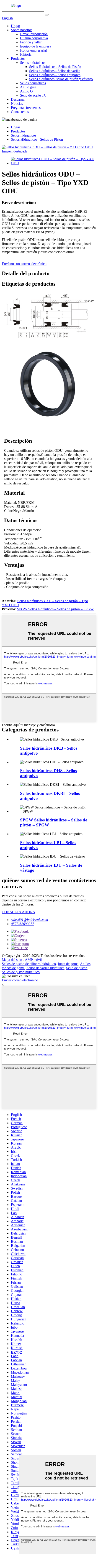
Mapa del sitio (12, 960)
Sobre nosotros (21, 30)
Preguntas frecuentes (26, 108)
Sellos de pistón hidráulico (21, 972)
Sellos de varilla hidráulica (45, 968)
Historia (25, 54)
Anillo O (26, 91)
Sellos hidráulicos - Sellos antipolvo (54, 75)
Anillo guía (28, 87)
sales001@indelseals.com (29, 920)
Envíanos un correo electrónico (24, 264)
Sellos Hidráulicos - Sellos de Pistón (55, 67)
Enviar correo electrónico (20, 980)
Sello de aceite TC (33, 95)
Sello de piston (76, 968)
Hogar (15, 26)
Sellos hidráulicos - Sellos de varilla (54, 71)
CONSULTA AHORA (18, 912)
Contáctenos (20, 112)
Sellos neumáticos (33, 83)
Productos (18, 58)
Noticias (17, 103)
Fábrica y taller (30, 42)
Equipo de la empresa (35, 46)
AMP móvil (33, 960)
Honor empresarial (33, 50)
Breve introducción (34, 34)
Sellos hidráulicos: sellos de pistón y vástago (61, 79)
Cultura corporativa (34, 38)
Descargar (18, 99)
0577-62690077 (22, 924)
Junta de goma (68, 964)
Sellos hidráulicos (32, 63)
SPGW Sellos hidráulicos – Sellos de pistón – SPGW (55, 609)
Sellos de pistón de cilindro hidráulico (29, 964)
